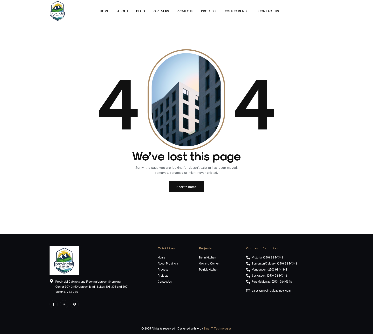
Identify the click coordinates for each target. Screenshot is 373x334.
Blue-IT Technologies (218, 328)
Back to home (186, 187)
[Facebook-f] (54, 304)
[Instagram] (64, 304)
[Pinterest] (75, 304)
